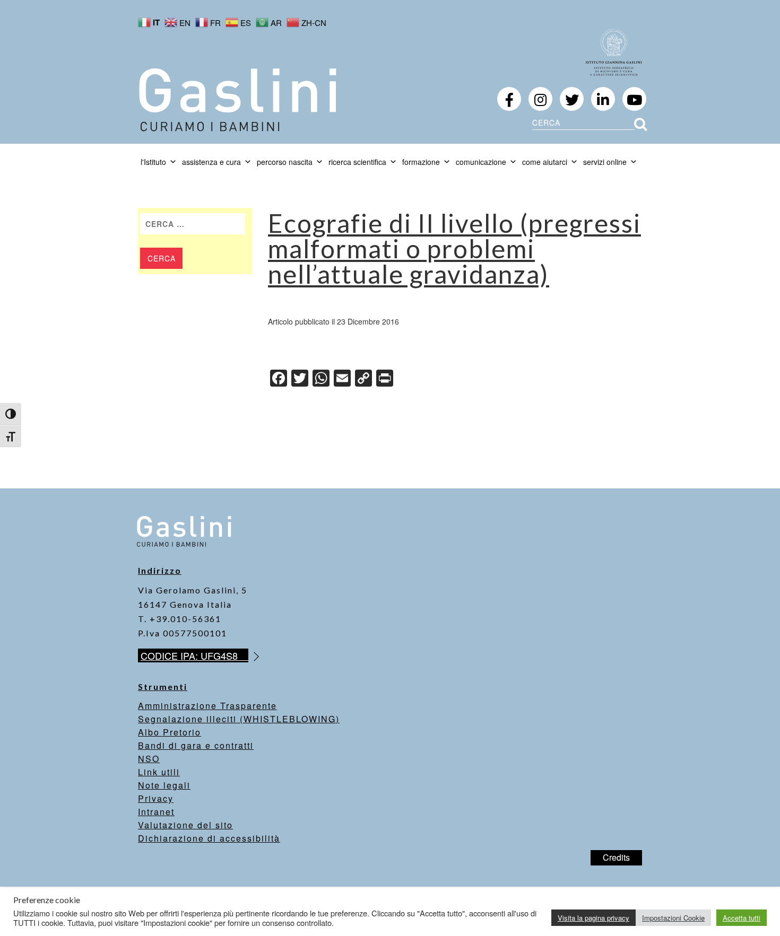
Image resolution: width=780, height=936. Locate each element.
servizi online (605, 161)
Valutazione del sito (185, 825)
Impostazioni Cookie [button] (673, 918)
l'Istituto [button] (153, 161)
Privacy (156, 798)
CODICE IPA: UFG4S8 (194, 655)
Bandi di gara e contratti (196, 745)
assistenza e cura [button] (211, 161)
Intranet (156, 812)
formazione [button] (421, 161)
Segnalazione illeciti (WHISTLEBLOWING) (239, 719)
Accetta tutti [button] (741, 918)
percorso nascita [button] (285, 161)
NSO (149, 759)
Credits (616, 857)
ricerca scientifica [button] (357, 161)
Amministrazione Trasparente (207, 705)
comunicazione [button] (481, 161)
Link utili (159, 772)
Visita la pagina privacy (593, 918)
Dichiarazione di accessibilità (209, 838)
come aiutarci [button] (544, 161)
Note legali (164, 785)
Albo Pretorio (169, 732)
